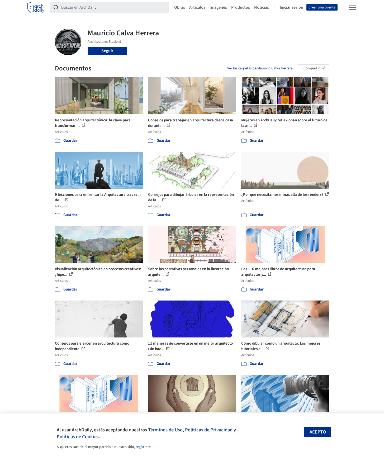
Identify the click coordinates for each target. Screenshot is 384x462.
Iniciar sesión (291, 7)
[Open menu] (352, 7)
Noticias (261, 7)
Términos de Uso (165, 429)
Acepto (318, 432)
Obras (179, 7)
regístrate (143, 447)
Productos (240, 7)
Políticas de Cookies (78, 436)
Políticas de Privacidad (209, 429)
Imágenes (218, 7)
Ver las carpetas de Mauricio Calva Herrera (260, 68)
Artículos (197, 7)
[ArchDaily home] (35, 7)
